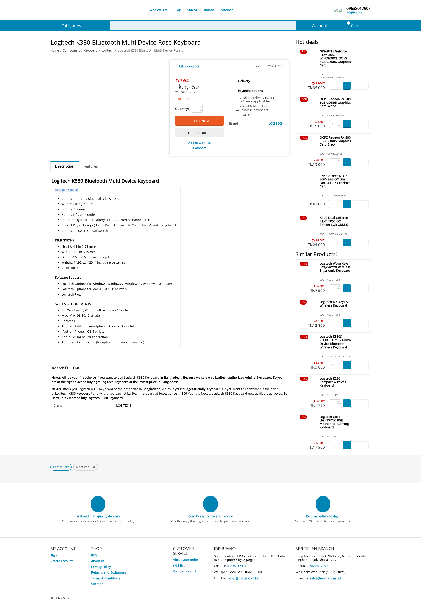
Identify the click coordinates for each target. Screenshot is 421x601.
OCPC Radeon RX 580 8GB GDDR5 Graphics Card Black (335, 141)
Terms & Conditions (105, 578)
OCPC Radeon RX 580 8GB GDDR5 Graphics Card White (335, 102)
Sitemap (227, 10)
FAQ (94, 555)
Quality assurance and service (210, 516)
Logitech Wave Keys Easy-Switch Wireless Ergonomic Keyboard (335, 267)
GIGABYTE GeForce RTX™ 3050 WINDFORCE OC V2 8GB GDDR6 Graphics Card (335, 58)
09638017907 (358, 8)
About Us (98, 561)
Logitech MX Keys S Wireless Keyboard (334, 303)
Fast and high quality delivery (98, 516)
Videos (192, 10)
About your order (185, 560)
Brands (209, 10)
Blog (177, 10)
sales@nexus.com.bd (243, 578)
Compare (200, 148)
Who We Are (159, 10)
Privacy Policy (101, 567)
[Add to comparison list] (365, 86)
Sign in (55, 555)
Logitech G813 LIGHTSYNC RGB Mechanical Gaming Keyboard (334, 422)
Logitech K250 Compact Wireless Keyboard (333, 382)
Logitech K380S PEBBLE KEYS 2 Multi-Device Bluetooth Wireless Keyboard (335, 342)
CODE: (260, 66)
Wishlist (179, 566)
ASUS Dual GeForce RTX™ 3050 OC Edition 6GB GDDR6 (334, 221)
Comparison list (184, 571)
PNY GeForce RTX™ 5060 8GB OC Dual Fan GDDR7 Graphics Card (335, 181)
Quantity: (182, 109)
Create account (61, 561)
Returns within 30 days (323, 516)
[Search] (291, 25)
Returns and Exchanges (108, 572)
